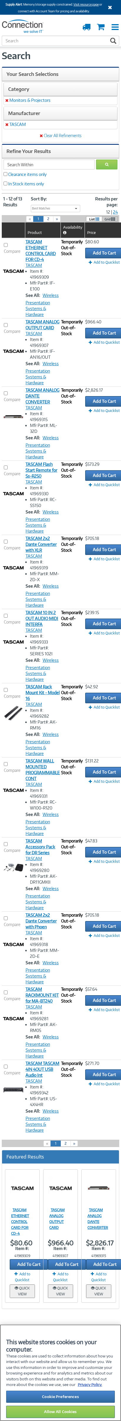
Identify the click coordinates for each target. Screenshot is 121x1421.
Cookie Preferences (60, 1396)
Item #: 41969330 (39, 490)
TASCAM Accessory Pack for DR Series (40, 846)
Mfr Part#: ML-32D (43, 428)
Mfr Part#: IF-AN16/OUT (42, 354)
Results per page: (106, 201)
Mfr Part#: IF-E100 (42, 285)
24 (115, 212)
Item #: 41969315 (39, 416)
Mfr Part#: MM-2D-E (44, 953)
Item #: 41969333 (39, 639)
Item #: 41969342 (39, 1089)
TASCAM (34, 265)
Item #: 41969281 (39, 1015)
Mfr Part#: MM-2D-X (44, 576)
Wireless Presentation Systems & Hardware (42, 305)
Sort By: (39, 198)
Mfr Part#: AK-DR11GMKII (43, 879)
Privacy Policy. (90, 1384)
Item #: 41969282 (39, 713)
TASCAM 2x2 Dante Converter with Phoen (41, 921)
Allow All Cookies (60, 1411)
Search (16, 55)
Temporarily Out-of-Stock (72, 247)
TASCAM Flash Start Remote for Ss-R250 (41, 470)
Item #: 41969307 (39, 342)
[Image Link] (22, 1188)
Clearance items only (27, 174)
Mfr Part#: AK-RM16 (43, 724)
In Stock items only (26, 183)
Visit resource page (86, 4)
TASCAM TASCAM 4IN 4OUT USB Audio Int (42, 1069)
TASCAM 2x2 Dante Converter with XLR (41, 544)
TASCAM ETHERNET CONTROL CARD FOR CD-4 (20, 1222)
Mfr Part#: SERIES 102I (41, 650)
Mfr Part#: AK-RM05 (43, 1027)
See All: (33, 295)
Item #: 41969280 (39, 867)
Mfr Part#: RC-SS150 (43, 502)
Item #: (22, 1248)
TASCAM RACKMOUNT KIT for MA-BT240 (42, 995)
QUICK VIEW (24, 1291)
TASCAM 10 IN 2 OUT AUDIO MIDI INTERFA (42, 618)
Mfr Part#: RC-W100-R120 (43, 805)
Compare (12, 251)
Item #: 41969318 (39, 941)
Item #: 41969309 (39, 274)
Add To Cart (29, 1264)
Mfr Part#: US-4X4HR (43, 1101)
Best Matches (41, 208)
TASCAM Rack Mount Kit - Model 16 (43, 692)
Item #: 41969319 (39, 564)
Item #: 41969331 (39, 793)
